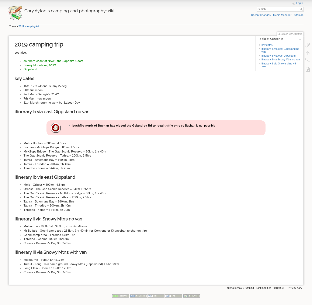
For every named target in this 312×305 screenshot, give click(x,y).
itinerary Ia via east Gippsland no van (280, 50)
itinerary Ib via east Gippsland (278, 55)
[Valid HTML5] (156, 295)
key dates (267, 45)
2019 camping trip (29, 26)
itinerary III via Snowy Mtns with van (279, 65)
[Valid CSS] (173, 295)
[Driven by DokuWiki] (191, 295)
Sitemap (299, 15)
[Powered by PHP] (138, 295)
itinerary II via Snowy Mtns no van (280, 59)
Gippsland (30, 69)
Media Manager (282, 15)
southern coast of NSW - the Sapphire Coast (53, 61)
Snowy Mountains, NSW (40, 65)
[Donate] (120, 295)
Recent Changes (261, 15)
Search (301, 9)
